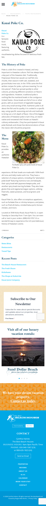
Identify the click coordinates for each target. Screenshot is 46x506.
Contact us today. (23, 401)
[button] (3, 4)
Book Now (30, 426)
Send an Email (23, 456)
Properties (23, 464)
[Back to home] (23, 4)
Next (41, 230)
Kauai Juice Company (11, 280)
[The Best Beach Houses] (23, 418)
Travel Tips (6, 251)
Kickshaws (6, 272)
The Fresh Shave (8, 268)
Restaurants (7, 247)
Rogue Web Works (21, 498)
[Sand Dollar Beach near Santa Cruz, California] (23, 357)
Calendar (23, 478)
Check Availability (18, 426)
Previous (6, 230)
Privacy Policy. (33, 498)
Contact (23, 485)
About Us (23, 471)
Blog (23, 475)
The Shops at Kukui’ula (11, 276)
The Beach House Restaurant (14, 264)
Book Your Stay (23, 482)
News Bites (6, 243)
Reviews (23, 468)
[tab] (19, 378)
